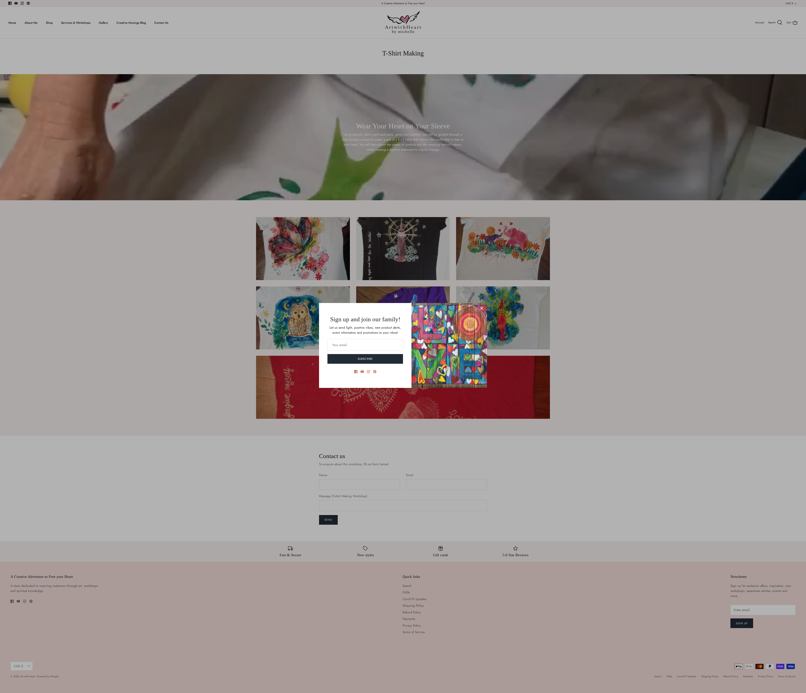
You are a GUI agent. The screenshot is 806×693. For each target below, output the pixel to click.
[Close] (481, 308)
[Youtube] (362, 371)
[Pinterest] (374, 371)
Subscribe (365, 359)
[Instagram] (368, 371)
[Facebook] (355, 371)
